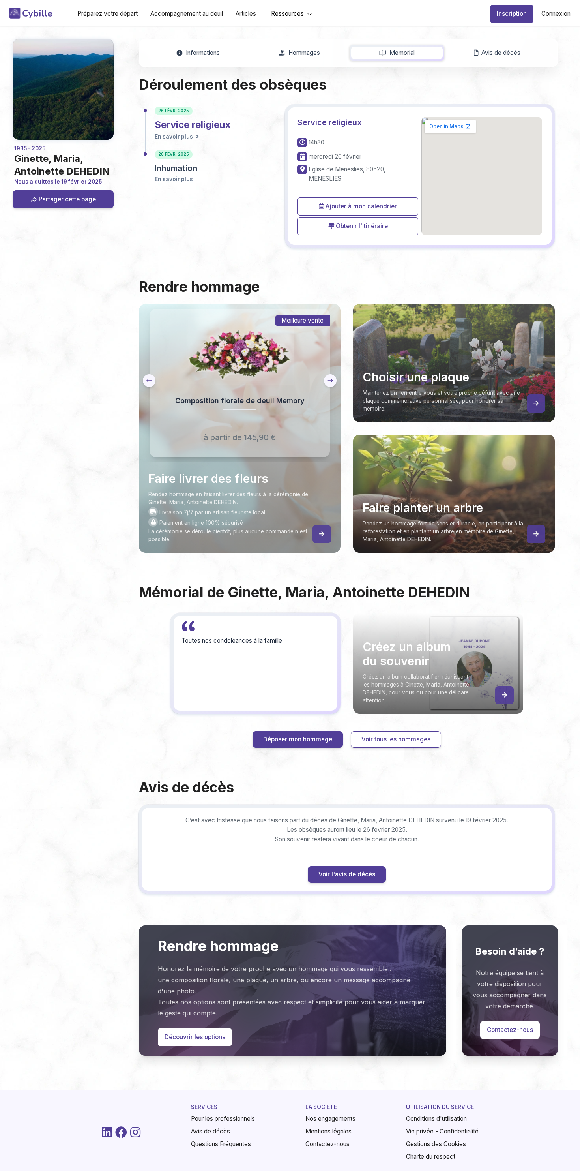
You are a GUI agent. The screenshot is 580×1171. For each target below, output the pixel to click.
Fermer (456, 675)
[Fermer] (473, 454)
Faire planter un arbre (353, 628)
